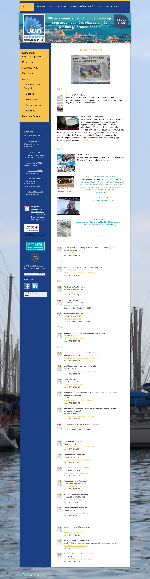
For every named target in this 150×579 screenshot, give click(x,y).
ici (109, 160)
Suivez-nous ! (29, 280)
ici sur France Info (88, 140)
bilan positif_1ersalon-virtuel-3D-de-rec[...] (79, 400)
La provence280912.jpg (72, 486)
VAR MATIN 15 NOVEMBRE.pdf (75, 305)
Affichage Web (122, 575)
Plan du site (44, 573)
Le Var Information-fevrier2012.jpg (76, 513)
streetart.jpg (68, 292)
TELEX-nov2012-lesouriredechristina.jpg (79, 446)
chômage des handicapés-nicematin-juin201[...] (81, 371)
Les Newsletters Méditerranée (31, 294)
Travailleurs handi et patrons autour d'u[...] (79, 358)
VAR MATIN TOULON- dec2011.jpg (77, 532)
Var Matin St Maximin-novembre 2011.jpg (79, 559)
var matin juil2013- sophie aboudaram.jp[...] (80, 416)
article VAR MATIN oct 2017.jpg (75, 253)
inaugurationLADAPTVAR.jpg (74, 338)
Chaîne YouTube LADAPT (34, 274)
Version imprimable (31, 573)
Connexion (124, 573)
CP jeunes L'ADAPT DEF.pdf (74, 427)
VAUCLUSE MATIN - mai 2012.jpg (76, 499)
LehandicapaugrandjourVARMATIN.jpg (78, 460)
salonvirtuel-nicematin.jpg (73, 384)
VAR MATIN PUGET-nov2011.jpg (76, 546)
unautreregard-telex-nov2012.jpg (76, 473)
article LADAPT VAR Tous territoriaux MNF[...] (81, 273)
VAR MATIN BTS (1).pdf (72, 319)
